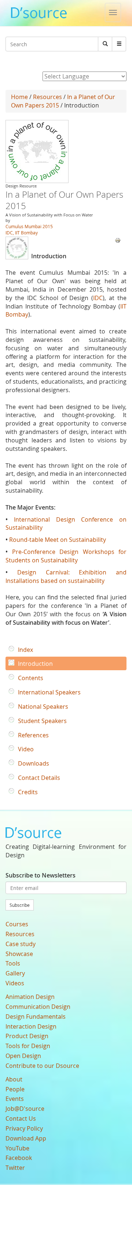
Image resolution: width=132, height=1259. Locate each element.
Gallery (15, 973)
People (15, 1089)
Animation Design (30, 997)
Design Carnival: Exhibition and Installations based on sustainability (66, 576)
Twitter (15, 1168)
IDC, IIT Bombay (22, 233)
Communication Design (38, 1007)
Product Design (27, 1036)
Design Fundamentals (36, 1016)
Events (15, 1099)
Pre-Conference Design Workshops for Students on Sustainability (66, 556)
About (14, 1079)
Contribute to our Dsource (42, 1066)
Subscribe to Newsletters (41, 875)
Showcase (19, 954)
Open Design (23, 1056)
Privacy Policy (24, 1128)
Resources (47, 97)
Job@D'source (25, 1109)
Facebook (19, 1158)
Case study (21, 944)
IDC (98, 298)
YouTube (17, 1148)
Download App (26, 1138)
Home (19, 97)
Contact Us (21, 1118)
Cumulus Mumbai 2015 (29, 226)
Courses (17, 924)
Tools (13, 963)
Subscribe (20, 905)
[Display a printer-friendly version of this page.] (118, 240)
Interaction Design (31, 1026)
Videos (15, 983)
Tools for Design (28, 1046)
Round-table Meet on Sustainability (57, 540)
